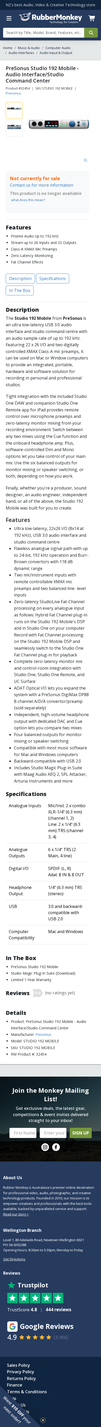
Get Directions (14, 1259)
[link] (45, 1147)
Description (20, 278)
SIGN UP (80, 1133)
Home (7, 47)
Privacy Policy (20, 1372)
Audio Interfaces (21, 52)
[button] (20, 1406)
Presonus (13, 93)
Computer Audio (58, 47)
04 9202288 (17, 1244)
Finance (14, 1385)
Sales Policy (18, 1365)
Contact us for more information (41, 185)
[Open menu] (9, 18)
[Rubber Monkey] (50, 22)
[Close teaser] (43, 1420)
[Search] (91, 33)
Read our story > (16, 1214)
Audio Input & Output (56, 52)
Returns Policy (21, 1378)
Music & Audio (29, 47)
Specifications (52, 278)
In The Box (19, 290)
